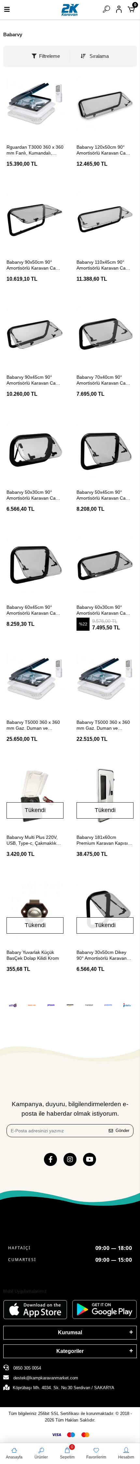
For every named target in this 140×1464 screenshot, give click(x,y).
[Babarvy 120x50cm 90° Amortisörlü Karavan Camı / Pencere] (105, 105)
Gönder (122, 1130)
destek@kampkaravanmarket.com (45, 1377)
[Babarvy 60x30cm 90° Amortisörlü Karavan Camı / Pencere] (105, 565)
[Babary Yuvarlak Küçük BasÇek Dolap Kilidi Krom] (35, 910)
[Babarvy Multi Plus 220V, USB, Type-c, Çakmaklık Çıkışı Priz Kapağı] (35, 795)
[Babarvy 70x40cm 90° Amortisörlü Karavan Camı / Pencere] (105, 335)
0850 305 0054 (26, 1368)
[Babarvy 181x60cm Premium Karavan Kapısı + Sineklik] (105, 795)
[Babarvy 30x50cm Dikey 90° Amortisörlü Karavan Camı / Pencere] (105, 910)
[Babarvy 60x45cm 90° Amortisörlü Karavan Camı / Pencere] (35, 565)
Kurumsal (70, 1332)
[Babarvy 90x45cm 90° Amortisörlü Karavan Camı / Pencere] (35, 335)
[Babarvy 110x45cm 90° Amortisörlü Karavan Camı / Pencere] (105, 220)
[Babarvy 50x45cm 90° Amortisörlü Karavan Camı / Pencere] (105, 450)
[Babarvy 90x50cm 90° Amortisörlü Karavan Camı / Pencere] (35, 220)
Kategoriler (70, 1351)
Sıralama (98, 56)
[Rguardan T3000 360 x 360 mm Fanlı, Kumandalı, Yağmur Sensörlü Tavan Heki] (35, 105)
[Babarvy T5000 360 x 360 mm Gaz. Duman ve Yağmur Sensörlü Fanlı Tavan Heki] (105, 680)
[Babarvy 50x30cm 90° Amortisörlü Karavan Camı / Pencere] (35, 450)
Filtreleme (49, 56)
